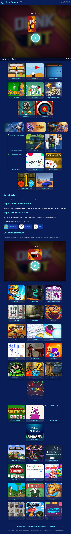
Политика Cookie (20, 527)
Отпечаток (52, 527)
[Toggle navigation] (21, 2)
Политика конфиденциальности (37, 527)
